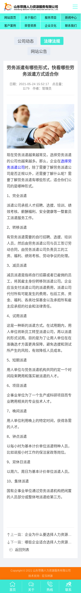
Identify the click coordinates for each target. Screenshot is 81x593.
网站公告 (39, 51)
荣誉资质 (30, 25)
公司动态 (26, 41)
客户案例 (10, 25)
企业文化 (50, 25)
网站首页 (10, 17)
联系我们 (71, 25)
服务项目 (50, 17)
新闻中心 (71, 17)
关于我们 (30, 17)
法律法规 (52, 41)
